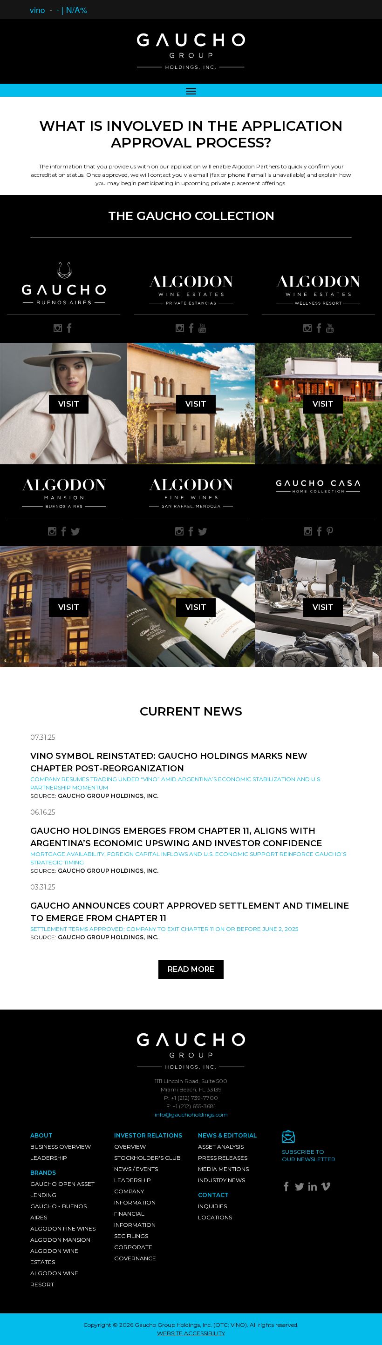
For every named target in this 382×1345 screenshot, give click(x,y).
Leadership (48, 1157)
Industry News (221, 1180)
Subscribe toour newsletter (308, 1155)
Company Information (135, 1197)
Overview (130, 1146)
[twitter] (75, 532)
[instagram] (57, 329)
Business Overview (60, 1146)
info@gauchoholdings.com (191, 1114)
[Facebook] (287, 1188)
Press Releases (222, 1157)
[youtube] (202, 329)
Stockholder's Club (147, 1157)
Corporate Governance (135, 1253)
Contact (213, 1194)
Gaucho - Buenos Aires (58, 1212)
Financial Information (135, 1219)
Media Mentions (223, 1168)
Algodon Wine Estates (54, 1256)
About (41, 1135)
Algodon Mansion (60, 1239)
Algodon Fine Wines (63, 1228)
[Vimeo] (327, 1188)
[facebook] (69, 329)
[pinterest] (330, 532)
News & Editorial (227, 1135)
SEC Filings (131, 1235)
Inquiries (212, 1206)
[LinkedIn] (314, 1188)
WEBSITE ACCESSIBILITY (191, 1333)
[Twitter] (301, 1188)
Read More (191, 969)
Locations (215, 1217)
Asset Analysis (221, 1146)
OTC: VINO (230, 1324)
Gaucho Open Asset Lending (62, 1189)
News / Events (136, 1168)
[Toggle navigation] (191, 90)
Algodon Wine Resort (54, 1279)
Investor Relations (148, 1135)
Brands (43, 1172)
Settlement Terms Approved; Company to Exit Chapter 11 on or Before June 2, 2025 (164, 928)
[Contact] (317, 1139)
